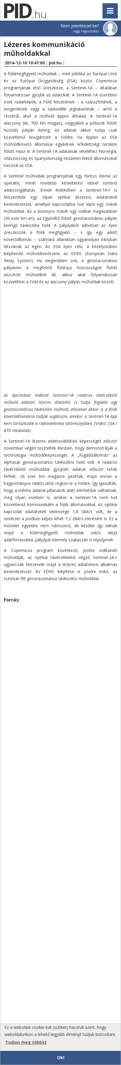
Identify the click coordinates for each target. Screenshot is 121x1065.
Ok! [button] (60, 1057)
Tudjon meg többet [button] (26, 1042)
